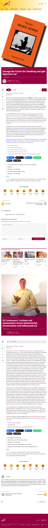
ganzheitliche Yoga (14, 392)
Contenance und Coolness (31, 452)
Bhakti (7, 378)
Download (21, 93)
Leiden (24, 408)
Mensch (27, 371)
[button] (2, 3)
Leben (15, 355)
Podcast (4, 68)
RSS (11, 94)
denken (36, 410)
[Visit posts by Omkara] (4, 333)
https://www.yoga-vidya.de (12, 145)
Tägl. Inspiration (9, 68)
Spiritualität (31, 350)
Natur (8, 397)
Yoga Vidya (38, 180)
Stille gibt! (10, 167)
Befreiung (29, 360)
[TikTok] (46, 520)
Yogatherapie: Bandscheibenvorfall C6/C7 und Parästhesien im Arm (22, 446)
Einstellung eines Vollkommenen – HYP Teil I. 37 (41, 261)
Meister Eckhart (17, 389)
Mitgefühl (36, 395)
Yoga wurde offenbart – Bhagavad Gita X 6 (6, 260)
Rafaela (10, 80)
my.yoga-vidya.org (22, 481)
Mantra (15, 399)
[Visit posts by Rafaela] (4, 81)
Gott (29, 367)
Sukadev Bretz (20, 139)
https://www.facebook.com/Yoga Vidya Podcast (17, 151)
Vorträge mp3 (33, 180)
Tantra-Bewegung (23, 378)
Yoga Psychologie (14, 317)
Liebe (44, 395)
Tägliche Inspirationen (10, 180)
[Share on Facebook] (2, 93)
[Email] (2, 105)
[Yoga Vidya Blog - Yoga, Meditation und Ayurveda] (6, 3)
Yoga (42, 350)
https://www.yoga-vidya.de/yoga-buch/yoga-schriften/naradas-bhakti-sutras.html (23, 153)
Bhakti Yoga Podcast (15, 179)
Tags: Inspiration (26, 180)
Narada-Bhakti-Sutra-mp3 (33, 179)
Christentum (40, 375)
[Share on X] (2, 96)
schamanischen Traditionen (37, 378)
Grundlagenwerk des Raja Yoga (14, 437)
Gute (36, 404)
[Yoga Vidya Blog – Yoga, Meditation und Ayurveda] (3, 520)
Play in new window (14, 93)
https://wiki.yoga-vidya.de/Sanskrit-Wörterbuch (16, 149)
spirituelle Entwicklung (16, 413)
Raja (30, 389)
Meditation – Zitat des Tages (14, 169)
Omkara (10, 332)
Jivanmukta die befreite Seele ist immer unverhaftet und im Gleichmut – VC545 (18, 262)
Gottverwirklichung (32, 384)
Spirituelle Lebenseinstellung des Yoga (16, 171)
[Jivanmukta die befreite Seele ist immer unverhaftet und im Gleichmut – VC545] (18, 255)
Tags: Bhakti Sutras (19, 180)
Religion (21, 365)
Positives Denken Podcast (11, 453)
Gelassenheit (37, 402)
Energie (7, 410)
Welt (14, 408)
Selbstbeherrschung (36, 373)
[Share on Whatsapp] (2, 99)
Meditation (22, 128)
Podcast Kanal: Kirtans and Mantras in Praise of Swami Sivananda (22, 164)
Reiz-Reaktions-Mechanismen (12, 402)
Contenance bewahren (20, 452)
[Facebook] (41, 520)
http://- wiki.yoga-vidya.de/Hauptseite (15, 147)
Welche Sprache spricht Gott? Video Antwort (17, 440)
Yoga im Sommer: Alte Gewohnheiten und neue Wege (19, 444)
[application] (26, 89)
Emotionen (8, 360)
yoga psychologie (11, 455)
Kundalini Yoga (40, 399)
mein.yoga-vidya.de (32, 481)
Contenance (16, 350)
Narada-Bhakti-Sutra (24, 179)
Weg (14, 411)
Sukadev (44, 179)
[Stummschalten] (44, 89)
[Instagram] (44, 520)
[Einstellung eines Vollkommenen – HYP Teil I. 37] (41, 255)
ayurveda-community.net (11, 481)
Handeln (22, 395)
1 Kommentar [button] (42, 501)
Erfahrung (19, 368)
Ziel (11, 354)
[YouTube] (43, 520)
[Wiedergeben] (8, 90)
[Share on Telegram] (2, 102)
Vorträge (8, 317)
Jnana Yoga (36, 389)
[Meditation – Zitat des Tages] (30, 255)
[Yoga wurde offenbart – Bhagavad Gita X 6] (6, 255)
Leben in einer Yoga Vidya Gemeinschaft (24, 427)
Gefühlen (37, 359)
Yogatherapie (23, 455)
